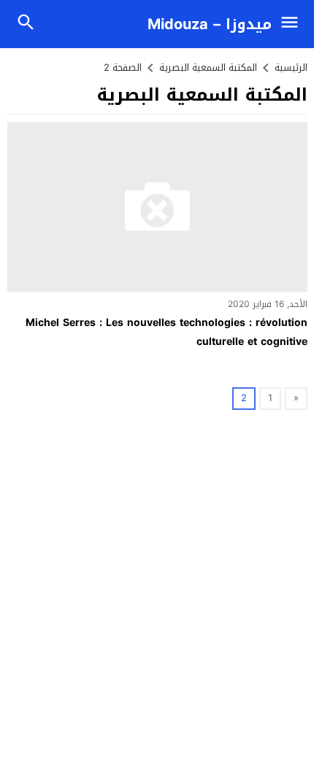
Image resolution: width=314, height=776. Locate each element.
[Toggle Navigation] (293, 24)
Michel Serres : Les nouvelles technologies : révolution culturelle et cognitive (166, 332)
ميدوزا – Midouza (210, 24)
